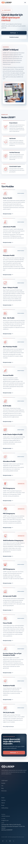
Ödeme (3, 802)
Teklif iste (3, 800)
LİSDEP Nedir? (4, 780)
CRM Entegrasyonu (9, 569)
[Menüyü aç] (25, 2)
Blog (2, 788)
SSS (2, 785)
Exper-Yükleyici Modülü (10, 287)
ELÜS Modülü (7, 406)
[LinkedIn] (13, 841)
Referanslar (4, 790)
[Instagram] (9, 841)
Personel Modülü (8, 375)
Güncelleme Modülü (9, 461)
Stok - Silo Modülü (8, 318)
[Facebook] (2, 841)
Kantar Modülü (7, 198)
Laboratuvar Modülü (9, 226)
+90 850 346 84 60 (5, 816)
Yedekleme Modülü (9, 685)
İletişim (3, 797)
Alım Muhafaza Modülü (10, 346)
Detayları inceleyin (7, 213)
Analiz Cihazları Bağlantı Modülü (13, 434)
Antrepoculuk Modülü (9, 596)
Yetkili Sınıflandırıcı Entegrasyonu (13, 540)
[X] (6, 841)
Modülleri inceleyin (14, 37)
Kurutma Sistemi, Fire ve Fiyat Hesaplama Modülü (12, 654)
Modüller (3, 783)
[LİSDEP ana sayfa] (6, 3)
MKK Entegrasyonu (9, 513)
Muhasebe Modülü (8, 255)
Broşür (2, 805)
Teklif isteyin (13, 32)
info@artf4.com (5, 820)
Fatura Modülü (7, 623)
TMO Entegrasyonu (9, 488)
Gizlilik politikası (4, 807)
